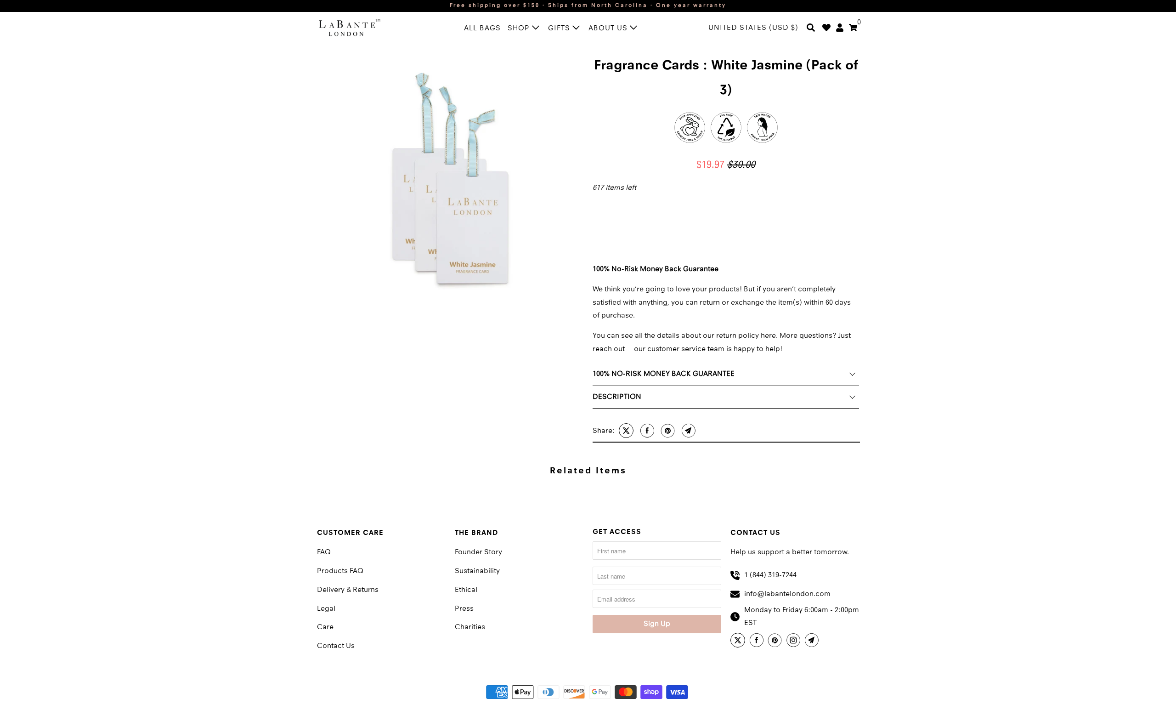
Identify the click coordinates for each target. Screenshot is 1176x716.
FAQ (324, 552)
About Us (609, 28)
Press (464, 609)
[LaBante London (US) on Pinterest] (776, 641)
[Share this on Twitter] (624, 431)
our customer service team (680, 349)
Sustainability (477, 571)
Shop (520, 28)
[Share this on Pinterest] (667, 431)
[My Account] (840, 28)
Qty (597, 203)
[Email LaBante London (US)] (813, 641)
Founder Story (478, 552)
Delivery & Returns (348, 590)
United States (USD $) (753, 28)
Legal (326, 609)
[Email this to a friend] (687, 431)
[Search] (811, 28)
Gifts (560, 28)
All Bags (482, 28)
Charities (470, 627)
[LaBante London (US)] (358, 27)
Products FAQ (340, 571)
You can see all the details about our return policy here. (685, 336)
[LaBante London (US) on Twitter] (739, 641)
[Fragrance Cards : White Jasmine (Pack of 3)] (450, 178)
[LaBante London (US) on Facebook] (758, 641)
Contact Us (336, 646)
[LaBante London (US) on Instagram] (794, 641)
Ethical (466, 590)
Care (325, 627)
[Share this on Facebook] (646, 431)
